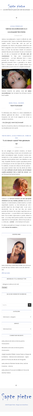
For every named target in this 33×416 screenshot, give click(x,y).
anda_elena (5, 341)
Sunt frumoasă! (16, 105)
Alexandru (4, 347)
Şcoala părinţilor (16, 26)
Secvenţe (21, 103)
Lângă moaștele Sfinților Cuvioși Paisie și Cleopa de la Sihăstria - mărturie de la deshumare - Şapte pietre (16, 356)
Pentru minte (6, 135)
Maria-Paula (13, 103)
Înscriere (4, 287)
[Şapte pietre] (16, 6)
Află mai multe (6, 273)
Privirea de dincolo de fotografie (16, 359)
